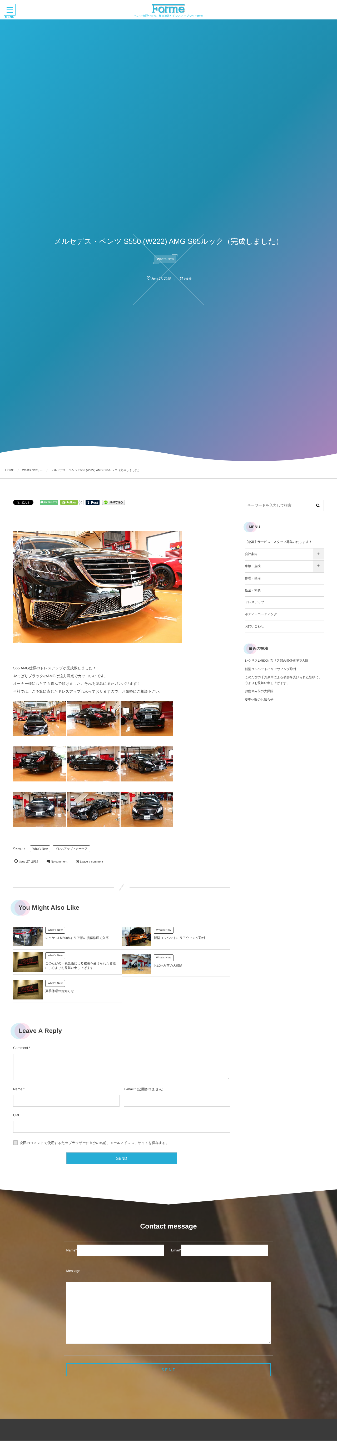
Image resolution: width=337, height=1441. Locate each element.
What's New (165, 259)
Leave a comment (91, 861)
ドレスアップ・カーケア (71, 848)
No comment (59, 861)
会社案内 (251, 554)
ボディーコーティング (261, 614)
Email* (176, 1250)
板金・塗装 (253, 590)
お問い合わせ (254, 626)
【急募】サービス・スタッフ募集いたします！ (278, 542)
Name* (71, 1250)
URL (16, 1115)
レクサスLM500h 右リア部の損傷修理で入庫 (77, 938)
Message (73, 1271)
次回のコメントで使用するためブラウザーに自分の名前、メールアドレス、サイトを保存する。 (94, 1143)
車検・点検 (253, 566)
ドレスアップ (254, 602)
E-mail (128, 1089)
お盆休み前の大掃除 (168, 965)
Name (17, 1089)
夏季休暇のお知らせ (59, 991)
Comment (20, 1048)
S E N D (168, 1370)
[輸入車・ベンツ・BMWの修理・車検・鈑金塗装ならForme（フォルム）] (168, 8)
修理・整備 (253, 578)
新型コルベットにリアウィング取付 (179, 938)
